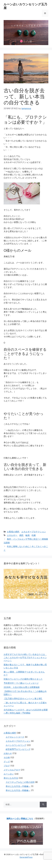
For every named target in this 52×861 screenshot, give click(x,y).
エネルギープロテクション (33, 531)
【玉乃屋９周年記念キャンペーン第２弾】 (23, 698)
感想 (21, 535)
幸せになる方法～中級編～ (18, 786)
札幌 (34, 535)
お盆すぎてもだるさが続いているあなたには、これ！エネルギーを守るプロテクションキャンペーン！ (25, 657)
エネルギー (12, 535)
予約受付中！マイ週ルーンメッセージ (21, 683)
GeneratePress (26, 857)
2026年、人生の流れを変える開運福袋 (22, 687)
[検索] (43, 805)
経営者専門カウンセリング (18, 749)
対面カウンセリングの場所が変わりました (23, 679)
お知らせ (8, 753)
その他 (7, 757)
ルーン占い (9, 774)
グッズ (7, 761)
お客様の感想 (13, 531)
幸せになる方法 (11, 778)
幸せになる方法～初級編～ (18, 790)
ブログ (7, 766)
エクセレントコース (15, 737)
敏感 (27, 535)
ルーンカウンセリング (16, 745)
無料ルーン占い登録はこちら (20, 818)
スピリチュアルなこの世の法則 (20, 782)
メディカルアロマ (12, 770)
